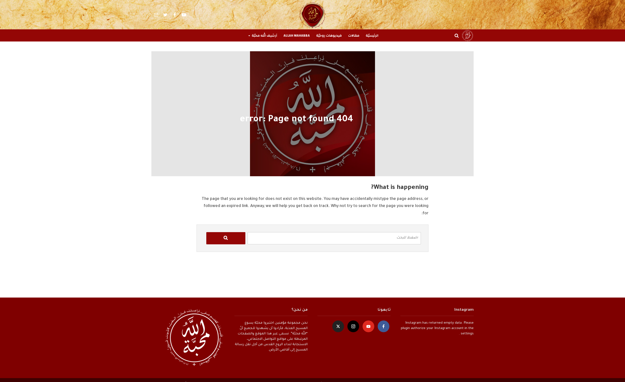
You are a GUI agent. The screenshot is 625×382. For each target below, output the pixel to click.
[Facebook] (383, 326)
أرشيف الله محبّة (264, 35)
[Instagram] (353, 326)
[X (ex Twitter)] (338, 326)
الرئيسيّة (372, 35)
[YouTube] (368, 326)
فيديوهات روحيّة (329, 35)
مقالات (353, 35)
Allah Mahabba (296, 35)
